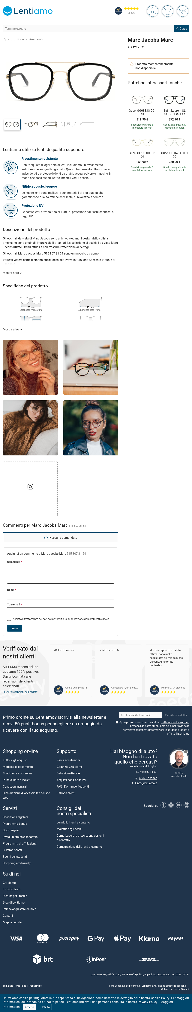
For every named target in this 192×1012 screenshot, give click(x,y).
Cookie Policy (160, 998)
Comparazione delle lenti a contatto (79, 847)
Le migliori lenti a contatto (73, 822)
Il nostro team (11, 889)
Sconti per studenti (15, 856)
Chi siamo (9, 883)
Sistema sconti (12, 850)
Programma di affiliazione (19, 843)
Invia (14, 628)
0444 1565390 (148, 778)
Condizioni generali (15, 786)
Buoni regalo (11, 830)
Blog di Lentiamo (14, 902)
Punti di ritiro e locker (16, 780)
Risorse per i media (15, 896)
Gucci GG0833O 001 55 (142, 112)
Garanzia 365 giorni (69, 767)
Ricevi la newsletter (176, 715)
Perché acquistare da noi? (19, 909)
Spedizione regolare (15, 817)
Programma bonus (15, 824)
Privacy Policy (147, 1002)
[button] (12, 124)
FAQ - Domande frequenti (73, 786)
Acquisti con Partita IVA (71, 780)
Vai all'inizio (35, 985)
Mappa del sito (12, 922)
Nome (11, 590)
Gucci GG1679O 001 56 (174, 154)
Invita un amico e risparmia (20, 837)
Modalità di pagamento (18, 767)
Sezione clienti (66, 793)
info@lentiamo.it (146, 783)
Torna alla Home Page (14, 985)
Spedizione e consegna (17, 773)
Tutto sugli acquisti (15, 760)
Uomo (20, 39)
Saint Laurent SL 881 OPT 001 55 (175, 112)
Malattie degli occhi (69, 829)
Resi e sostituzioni (68, 760)
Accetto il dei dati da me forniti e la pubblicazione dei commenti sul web (60, 619)
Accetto (29, 1007)
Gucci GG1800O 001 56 (142, 154)
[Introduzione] (4, 39)
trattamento (31, 619)
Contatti (8, 916)
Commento (14, 562)
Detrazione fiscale (68, 773)
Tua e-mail (14, 604)
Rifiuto (46, 1007)
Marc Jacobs (36, 39)
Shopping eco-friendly (17, 863)
